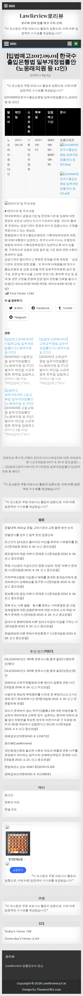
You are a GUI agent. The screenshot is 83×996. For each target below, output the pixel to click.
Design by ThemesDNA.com (41, 989)
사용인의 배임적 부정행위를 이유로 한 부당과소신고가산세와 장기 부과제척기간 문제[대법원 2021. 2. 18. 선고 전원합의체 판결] (41, 699)
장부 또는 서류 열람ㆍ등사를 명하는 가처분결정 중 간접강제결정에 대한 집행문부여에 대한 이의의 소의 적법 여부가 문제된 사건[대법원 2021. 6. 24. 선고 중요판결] (40, 610)
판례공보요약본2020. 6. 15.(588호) (28, 774)
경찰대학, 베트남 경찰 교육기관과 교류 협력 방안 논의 (39, 527)
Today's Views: (15, 931)
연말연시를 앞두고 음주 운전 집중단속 (29, 535)
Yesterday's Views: (18, 938)
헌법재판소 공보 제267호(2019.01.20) (29, 766)
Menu (12, 6)
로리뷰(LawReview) (18, 743)
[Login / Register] (76, 43)
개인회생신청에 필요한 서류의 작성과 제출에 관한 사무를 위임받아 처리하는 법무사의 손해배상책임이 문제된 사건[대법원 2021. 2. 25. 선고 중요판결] (41, 755)
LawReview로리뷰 (41, 15)
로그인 (9, 795)
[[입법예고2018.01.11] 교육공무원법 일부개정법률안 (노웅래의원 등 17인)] (56, 361)
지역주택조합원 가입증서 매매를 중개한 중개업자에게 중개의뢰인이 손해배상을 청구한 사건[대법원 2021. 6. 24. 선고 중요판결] (41, 582)
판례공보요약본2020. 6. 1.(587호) (27, 736)
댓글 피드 (11, 809)
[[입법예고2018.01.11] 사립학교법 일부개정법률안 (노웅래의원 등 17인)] (22, 361)
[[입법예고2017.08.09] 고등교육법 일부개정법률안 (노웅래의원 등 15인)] (22, 412)
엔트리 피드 (12, 802)
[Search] (69, 43)
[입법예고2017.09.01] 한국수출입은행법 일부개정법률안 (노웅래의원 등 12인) (42, 62)
